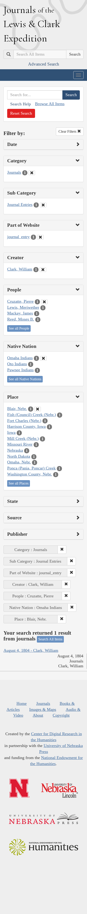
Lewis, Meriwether (23, 307)
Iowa (11, 432)
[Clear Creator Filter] (43, 269)
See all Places (19, 483)
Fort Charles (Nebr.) (24, 420)
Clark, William (19, 269)
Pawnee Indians (20, 370)
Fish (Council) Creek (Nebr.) (31, 414)
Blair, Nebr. (17, 408)
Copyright (61, 715)
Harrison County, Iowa (26, 426)
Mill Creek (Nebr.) (23, 438)
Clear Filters (67, 131)
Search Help (20, 104)
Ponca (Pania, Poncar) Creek (31, 468)
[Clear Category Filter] (32, 172)
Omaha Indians (20, 358)
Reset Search (21, 113)
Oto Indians (17, 364)
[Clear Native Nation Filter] (43, 358)
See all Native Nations (25, 379)
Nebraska (15, 450)
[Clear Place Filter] (37, 409)
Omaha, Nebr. (19, 462)
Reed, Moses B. (20, 319)
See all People (19, 328)
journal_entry (18, 236)
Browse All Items (49, 103)
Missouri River (19, 444)
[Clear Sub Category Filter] (43, 205)
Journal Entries (19, 204)
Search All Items (50, 639)
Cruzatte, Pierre (20, 301)
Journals (14, 172)
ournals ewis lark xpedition (31, 24)
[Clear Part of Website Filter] (40, 237)
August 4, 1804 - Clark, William (30, 650)
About (38, 715)
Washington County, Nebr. (29, 474)
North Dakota (18, 456)
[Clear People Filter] (44, 301)
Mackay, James (20, 313)
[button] (62, 549)
